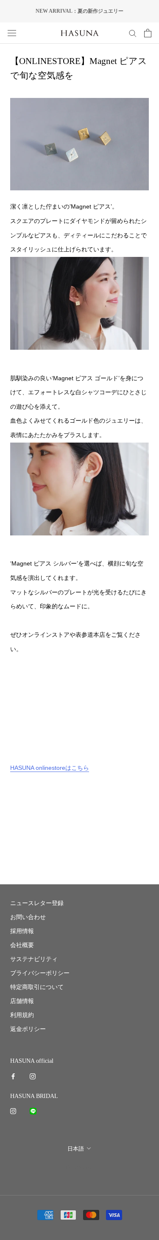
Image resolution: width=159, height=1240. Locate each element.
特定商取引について (37, 987)
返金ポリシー (28, 1029)
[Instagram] (33, 1076)
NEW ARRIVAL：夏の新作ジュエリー (79, 11)
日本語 (75, 1148)
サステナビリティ (34, 959)
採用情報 (22, 931)
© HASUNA (79, 1167)
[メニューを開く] (12, 33)
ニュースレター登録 (37, 903)
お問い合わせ (28, 917)
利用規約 (22, 1015)
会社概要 (22, 945)
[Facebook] (13, 1076)
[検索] (133, 32)
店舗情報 (22, 1001)
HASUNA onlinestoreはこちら (49, 767)
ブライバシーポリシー (40, 973)
